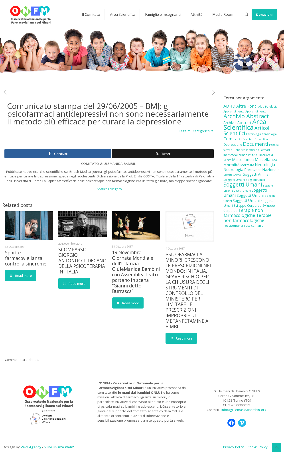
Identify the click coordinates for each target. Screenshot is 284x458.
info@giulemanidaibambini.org (243, 409)
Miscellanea (243, 159)
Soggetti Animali (232, 174)
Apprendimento (234, 111)
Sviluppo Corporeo (248, 205)
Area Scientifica (244, 124)
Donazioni (264, 14)
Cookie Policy (258, 447)
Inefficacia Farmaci (258, 150)
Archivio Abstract (246, 116)
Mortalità (231, 164)
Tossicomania (233, 226)
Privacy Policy (233, 447)
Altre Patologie (268, 106)
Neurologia (265, 164)
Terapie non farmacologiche (243, 212)
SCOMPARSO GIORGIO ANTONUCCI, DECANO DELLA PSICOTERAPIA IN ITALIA (82, 260)
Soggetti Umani (234, 180)
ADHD (229, 106)
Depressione (232, 144)
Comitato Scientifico (255, 139)
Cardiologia (253, 134)
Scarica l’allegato (109, 189)
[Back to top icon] (276, 447)
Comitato (232, 138)
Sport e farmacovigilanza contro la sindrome (25, 258)
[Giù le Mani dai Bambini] (30, 14)
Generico (239, 150)
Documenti (255, 143)
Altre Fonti (246, 106)
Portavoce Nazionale (262, 169)
